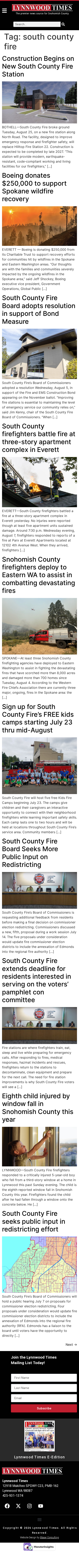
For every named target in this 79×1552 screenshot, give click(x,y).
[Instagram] (29, 1506)
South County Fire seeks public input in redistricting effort (33, 1221)
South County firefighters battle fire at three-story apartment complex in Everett (38, 438)
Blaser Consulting (49, 1537)
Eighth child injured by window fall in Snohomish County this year (37, 1107)
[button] (39, 1519)
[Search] (63, 24)
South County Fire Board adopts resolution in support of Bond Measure (38, 309)
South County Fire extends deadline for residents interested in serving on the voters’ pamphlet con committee (36, 980)
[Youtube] (40, 1506)
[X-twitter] (18, 1506)
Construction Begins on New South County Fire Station (38, 66)
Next (71, 1344)
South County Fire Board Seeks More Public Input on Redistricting (30, 853)
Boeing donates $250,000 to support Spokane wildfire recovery (34, 187)
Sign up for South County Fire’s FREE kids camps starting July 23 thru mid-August (38, 718)
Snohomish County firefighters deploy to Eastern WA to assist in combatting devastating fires (38, 575)
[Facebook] (7, 1506)
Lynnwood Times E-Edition (39, 1457)
